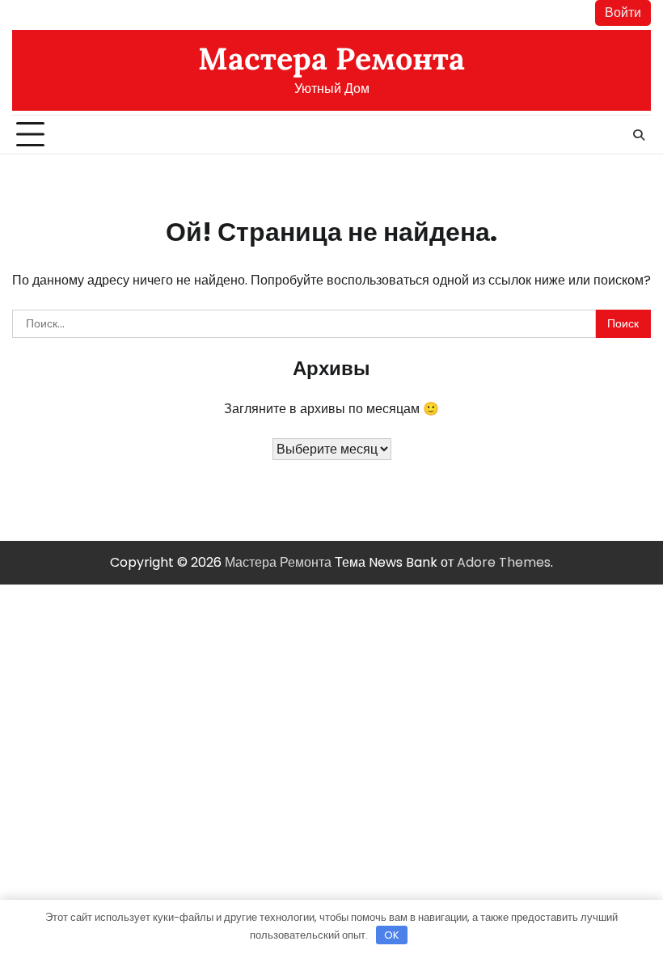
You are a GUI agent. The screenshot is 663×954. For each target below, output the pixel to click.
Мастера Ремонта (331, 58)
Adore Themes (504, 562)
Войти (623, 12)
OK (391, 935)
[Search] (639, 135)
